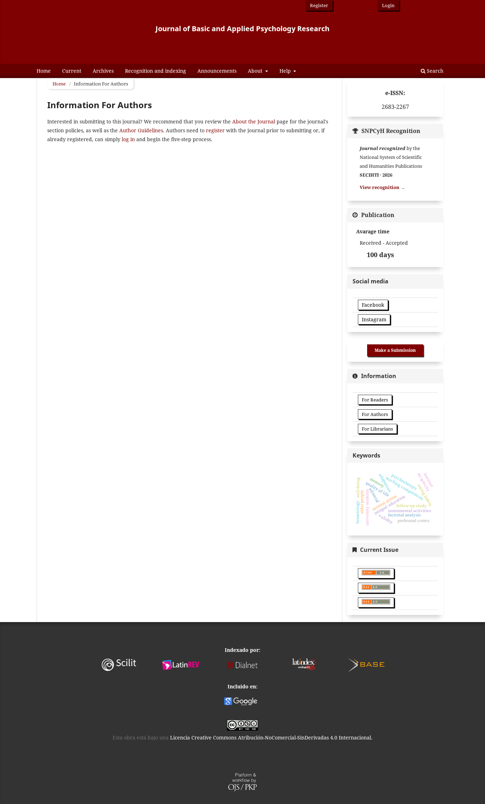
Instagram (374, 319)
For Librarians (377, 429)
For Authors (375, 414)
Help (285, 70)
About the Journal (253, 121)
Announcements (216, 70)
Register (319, 5)
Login (388, 5)
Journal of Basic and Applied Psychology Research (242, 28)
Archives (103, 70)
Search (434, 70)
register (215, 130)
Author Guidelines (141, 130)
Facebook (373, 304)
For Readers (375, 400)
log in (128, 139)
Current (71, 70)
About (256, 70)
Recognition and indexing (155, 70)
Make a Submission (395, 350)
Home (44, 70)
